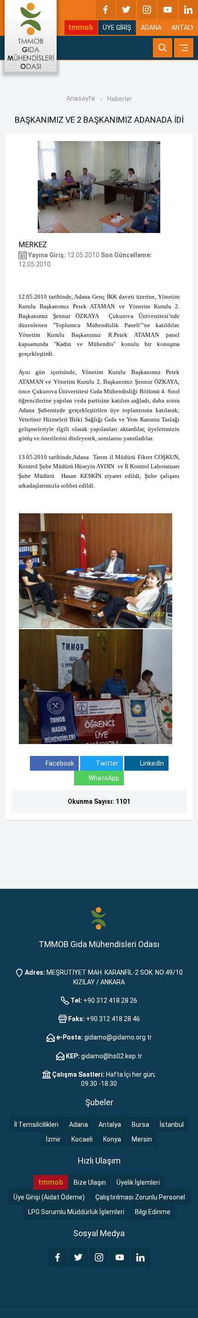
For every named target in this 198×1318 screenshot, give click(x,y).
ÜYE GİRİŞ (117, 27)
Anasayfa (80, 98)
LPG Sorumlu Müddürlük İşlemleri (76, 1212)
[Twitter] (126, 9)
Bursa (140, 1124)
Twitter (106, 763)
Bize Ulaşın (90, 1182)
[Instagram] (147, 9)
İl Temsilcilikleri (36, 1124)
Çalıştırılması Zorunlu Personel (140, 1197)
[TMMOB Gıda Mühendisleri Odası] (31, 36)
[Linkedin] (188, 9)
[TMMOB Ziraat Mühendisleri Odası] (99, 918)
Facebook (59, 763)
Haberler (119, 98)
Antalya (110, 1124)
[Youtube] (167, 9)
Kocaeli (82, 1139)
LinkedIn (151, 763)
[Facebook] (105, 9)
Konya (112, 1139)
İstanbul (172, 1124)
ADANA (151, 27)
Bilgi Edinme (152, 1212)
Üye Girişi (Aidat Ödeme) (49, 1197)
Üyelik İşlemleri (138, 1182)
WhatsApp (103, 778)
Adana (78, 1124)
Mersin (142, 1139)
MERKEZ (32, 244)
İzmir (53, 1139)
